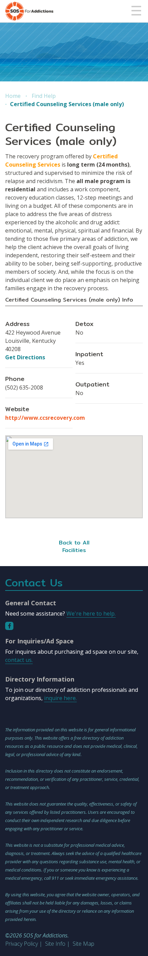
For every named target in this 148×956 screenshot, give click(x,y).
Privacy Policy (21, 943)
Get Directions (25, 357)
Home (13, 96)
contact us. (19, 660)
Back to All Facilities (74, 546)
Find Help (44, 96)
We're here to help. (91, 613)
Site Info (55, 943)
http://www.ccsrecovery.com (45, 417)
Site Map (83, 943)
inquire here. (60, 698)
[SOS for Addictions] (29, 11)
